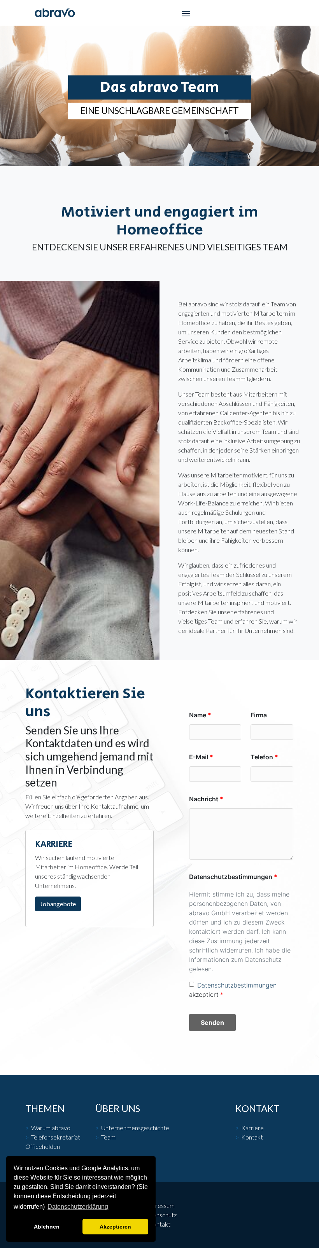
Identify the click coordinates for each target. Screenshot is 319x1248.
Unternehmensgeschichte (135, 1127)
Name (197, 715)
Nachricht (203, 799)
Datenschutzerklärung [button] (77, 1206)
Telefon (262, 757)
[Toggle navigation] (186, 12)
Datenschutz (159, 1214)
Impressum (160, 1205)
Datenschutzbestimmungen (230, 877)
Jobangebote (58, 903)
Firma (259, 715)
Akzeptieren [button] (115, 1227)
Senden (212, 1022)
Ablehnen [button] (47, 1227)
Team (108, 1137)
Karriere (252, 1127)
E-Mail (198, 757)
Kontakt (252, 1137)
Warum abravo (50, 1127)
